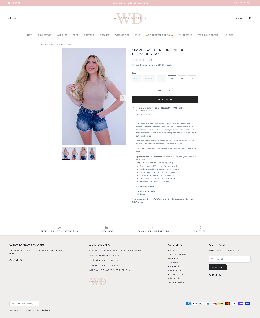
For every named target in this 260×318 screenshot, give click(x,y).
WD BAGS (62, 35)
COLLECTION (45, 35)
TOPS (75, 35)
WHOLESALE (185, 35)
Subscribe (217, 267)
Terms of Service (176, 282)
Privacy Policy (175, 278)
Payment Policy (175, 274)
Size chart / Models (177, 254)
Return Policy (174, 266)
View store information (144, 114)
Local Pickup (174, 258)
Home (40, 44)
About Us (172, 250)
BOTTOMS (89, 35)
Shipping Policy (175, 262)
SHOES (229, 35)
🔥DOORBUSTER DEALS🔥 (159, 35)
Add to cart (165, 90)
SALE (137, 35)
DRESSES (104, 35)
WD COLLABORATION (208, 35)
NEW (29, 35)
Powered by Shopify (42, 310)
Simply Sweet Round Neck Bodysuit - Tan (60, 44)
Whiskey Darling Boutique (24, 310)
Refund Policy (174, 270)
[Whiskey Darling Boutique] (130, 18)
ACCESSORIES (122, 35)
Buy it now (165, 100)
